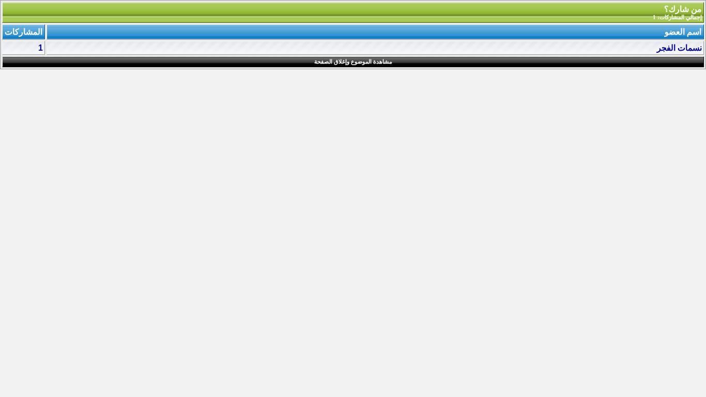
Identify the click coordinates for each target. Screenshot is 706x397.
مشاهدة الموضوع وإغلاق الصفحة (353, 62)
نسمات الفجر (679, 47)
